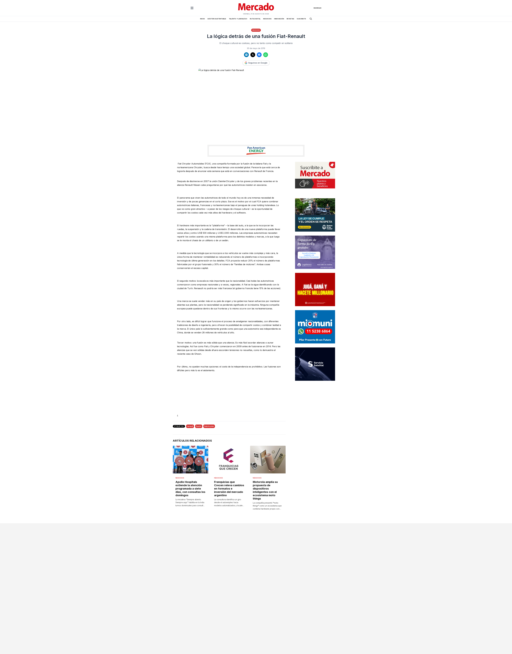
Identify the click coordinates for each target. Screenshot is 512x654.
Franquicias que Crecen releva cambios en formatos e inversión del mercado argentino (229, 488)
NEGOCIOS (267, 19)
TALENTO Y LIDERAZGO (238, 19)
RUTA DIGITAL (255, 19)
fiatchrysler (209, 426)
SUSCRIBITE (301, 19)
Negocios (256, 30)
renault (190, 426)
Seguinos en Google (257, 63)
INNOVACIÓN (279, 19)
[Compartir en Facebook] (259, 54)
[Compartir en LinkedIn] (246, 54)
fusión (198, 426)
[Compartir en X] (252, 54)
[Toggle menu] (192, 8)
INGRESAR (317, 8)
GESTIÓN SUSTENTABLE (216, 19)
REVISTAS (290, 19)
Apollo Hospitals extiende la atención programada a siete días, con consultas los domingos (190, 488)
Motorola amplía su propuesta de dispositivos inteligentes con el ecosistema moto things (265, 490)
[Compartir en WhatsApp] (265, 54)
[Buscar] (310, 18)
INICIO (202, 19)
